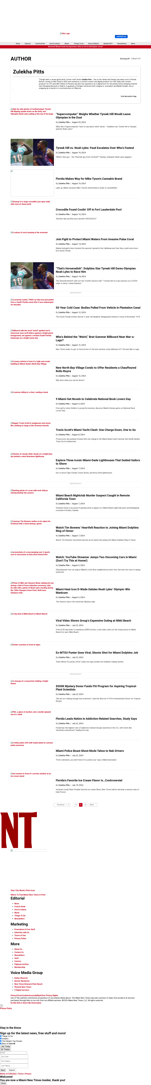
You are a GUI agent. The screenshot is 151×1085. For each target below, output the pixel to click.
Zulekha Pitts (64, 122)
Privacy (14, 995)
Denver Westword (21, 981)
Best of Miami (93, 44)
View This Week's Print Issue (23, 890)
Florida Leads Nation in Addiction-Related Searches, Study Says (96, 718)
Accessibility (34, 995)
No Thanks (5, 1049)
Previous (60, 805)
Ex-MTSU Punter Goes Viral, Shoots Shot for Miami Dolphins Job (97, 652)
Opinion (28, 44)
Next (92, 805)
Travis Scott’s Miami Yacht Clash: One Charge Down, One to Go (96, 430)
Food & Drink (40, 44)
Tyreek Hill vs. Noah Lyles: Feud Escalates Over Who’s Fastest (95, 148)
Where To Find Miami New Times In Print (28, 895)
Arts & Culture (55, 44)
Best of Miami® (8, 1043)
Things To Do (79, 44)
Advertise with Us (21, 932)
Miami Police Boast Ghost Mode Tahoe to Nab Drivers (90, 750)
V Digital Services (21, 990)
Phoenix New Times (22, 987)
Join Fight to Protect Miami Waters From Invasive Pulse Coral (95, 239)
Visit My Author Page (128, 96)
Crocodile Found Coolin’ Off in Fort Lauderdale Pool (89, 209)
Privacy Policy (20, 938)
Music (67, 44)
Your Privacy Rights (50, 995)
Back (3, 1070)
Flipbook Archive (21, 964)
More (133, 44)
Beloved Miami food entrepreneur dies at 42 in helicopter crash (75, 47)
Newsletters (121, 44)
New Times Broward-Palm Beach (28, 984)
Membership (19, 967)
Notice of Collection (8, 1074)
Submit (12, 1070)
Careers (17, 961)
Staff (16, 958)
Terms (19, 995)
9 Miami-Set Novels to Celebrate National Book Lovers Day (93, 399)
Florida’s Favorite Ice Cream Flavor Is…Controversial (89, 780)
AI (41, 995)
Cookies (25, 995)
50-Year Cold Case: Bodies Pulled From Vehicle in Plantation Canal (98, 307)
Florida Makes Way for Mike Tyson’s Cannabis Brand (89, 178)
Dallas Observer (21, 978)
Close (3, 1083)
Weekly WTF (108, 44)
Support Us (121, 36)
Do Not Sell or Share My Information (26, 1003)
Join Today (5, 1046)
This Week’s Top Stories (12, 1041)
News (18, 44)
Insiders (5, 1039)
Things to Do (7, 1036)
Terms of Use (20, 935)
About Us (18, 949)
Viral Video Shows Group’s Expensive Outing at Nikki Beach (93, 620)
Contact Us (19, 952)
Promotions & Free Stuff (24, 929)
